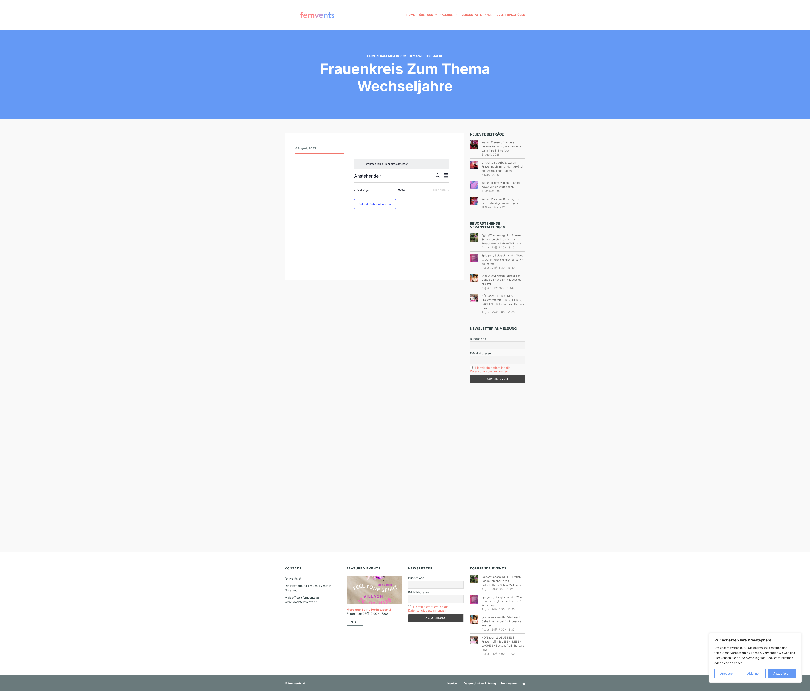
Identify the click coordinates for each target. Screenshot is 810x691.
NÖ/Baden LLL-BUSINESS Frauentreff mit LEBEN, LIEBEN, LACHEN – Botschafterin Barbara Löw (503, 302)
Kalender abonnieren (373, 204)
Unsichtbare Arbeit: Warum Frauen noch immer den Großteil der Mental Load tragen (502, 166)
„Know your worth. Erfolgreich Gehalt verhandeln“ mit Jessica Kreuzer (501, 279)
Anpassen (727, 673)
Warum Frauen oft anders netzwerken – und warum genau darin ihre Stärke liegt (502, 146)
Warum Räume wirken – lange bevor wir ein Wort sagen (501, 184)
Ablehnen (753, 673)
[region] (755, 658)
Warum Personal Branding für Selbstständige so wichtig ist (500, 201)
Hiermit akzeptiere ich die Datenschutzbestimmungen (490, 369)
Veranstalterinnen (477, 14)
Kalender (447, 14)
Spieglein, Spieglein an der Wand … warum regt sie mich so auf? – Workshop (503, 259)
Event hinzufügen (511, 14)
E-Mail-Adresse (480, 353)
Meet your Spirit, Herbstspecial (369, 609)
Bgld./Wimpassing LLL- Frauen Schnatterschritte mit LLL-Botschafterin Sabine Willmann (501, 239)
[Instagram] (523, 683)
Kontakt (453, 683)
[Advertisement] (497, 457)
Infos (355, 622)
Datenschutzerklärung (480, 683)
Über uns (426, 14)
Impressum (509, 683)
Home (410, 14)
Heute (401, 189)
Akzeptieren (781, 673)
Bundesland (478, 339)
